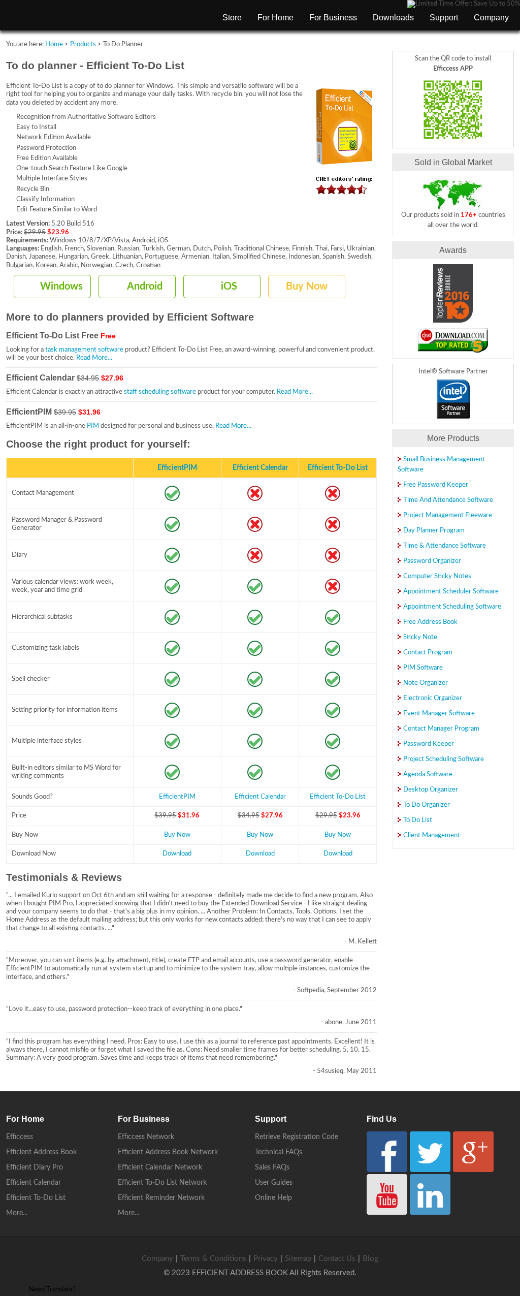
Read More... (94, 358)
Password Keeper (428, 744)
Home (54, 44)
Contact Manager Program (441, 728)
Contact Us (336, 1258)
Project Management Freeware (447, 515)
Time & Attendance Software (444, 546)
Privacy (265, 1258)
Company (491, 17)
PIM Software (423, 668)
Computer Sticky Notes (437, 576)
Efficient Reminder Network (161, 1198)
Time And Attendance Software (448, 500)
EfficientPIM (177, 467)
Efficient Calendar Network (160, 1167)
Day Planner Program (434, 530)
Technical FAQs (278, 1152)
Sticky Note (420, 637)
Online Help (273, 1198)
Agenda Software (427, 774)
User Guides (273, 1182)
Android (144, 286)
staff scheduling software (160, 392)
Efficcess (19, 1137)
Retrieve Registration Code (296, 1137)
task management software (84, 349)
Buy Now (307, 286)
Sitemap (298, 1258)
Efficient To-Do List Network (162, 1182)
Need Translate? (52, 1289)
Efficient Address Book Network (168, 1152)
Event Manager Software (439, 713)
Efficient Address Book (41, 1152)
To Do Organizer (426, 805)
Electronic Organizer (432, 698)
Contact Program (427, 652)
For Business (333, 17)
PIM (93, 426)
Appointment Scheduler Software (451, 591)
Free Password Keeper (435, 485)
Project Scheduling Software (443, 759)
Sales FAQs (272, 1167)
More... (16, 1213)
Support (444, 17)
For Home (275, 17)
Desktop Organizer (430, 789)
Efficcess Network (146, 1137)
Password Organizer (432, 561)
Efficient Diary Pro (34, 1167)
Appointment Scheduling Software (452, 607)
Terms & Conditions (213, 1258)
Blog (370, 1258)
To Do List (417, 820)
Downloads (393, 17)
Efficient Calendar (260, 467)
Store (232, 17)
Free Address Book (430, 622)
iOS (229, 286)
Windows (61, 286)
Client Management (431, 835)
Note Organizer (425, 683)
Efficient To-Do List (338, 467)
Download (176, 853)
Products (83, 44)
